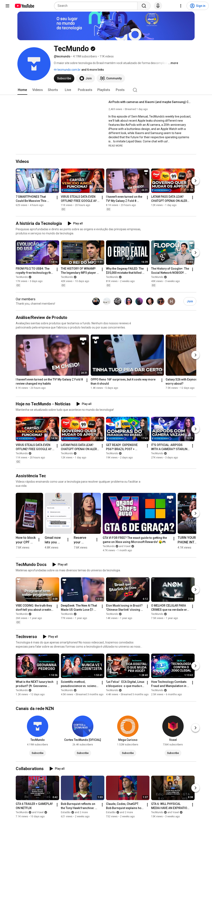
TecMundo (22, 277)
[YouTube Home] (24, 6)
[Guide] (7, 5)
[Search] (144, 6)
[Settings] (180, 5)
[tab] (22, 90)
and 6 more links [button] (92, 69)
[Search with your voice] (158, 6)
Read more (115, 145)
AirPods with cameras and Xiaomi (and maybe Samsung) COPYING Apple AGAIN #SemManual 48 (150, 102)
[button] (115, 145)
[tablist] (106, 90)
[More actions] (57, 197)
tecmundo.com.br (69, 69)
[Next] (195, 181)
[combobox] (97, 5)
